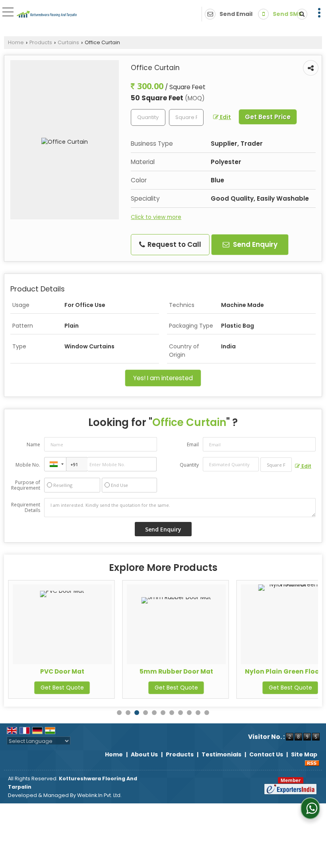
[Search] (301, 14)
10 (198, 712)
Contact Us (266, 754)
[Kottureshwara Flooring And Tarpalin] (47, 15)
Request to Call (173, 244)
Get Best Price (268, 117)
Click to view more (156, 217)
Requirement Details (25, 507)
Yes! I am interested (163, 378)
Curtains (68, 42)
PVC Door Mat (62, 671)
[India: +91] (55, 464)
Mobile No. (28, 464)
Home (16, 42)
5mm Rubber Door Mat (176, 671)
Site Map (304, 754)
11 (206, 712)
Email (193, 444)
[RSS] (312, 763)
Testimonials (221, 754)
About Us (144, 754)
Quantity (189, 464)
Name (33, 444)
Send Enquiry (254, 244)
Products (40, 42)
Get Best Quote (62, 688)
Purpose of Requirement (25, 485)
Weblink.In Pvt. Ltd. (99, 795)
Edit (225, 117)
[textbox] (186, 117)
